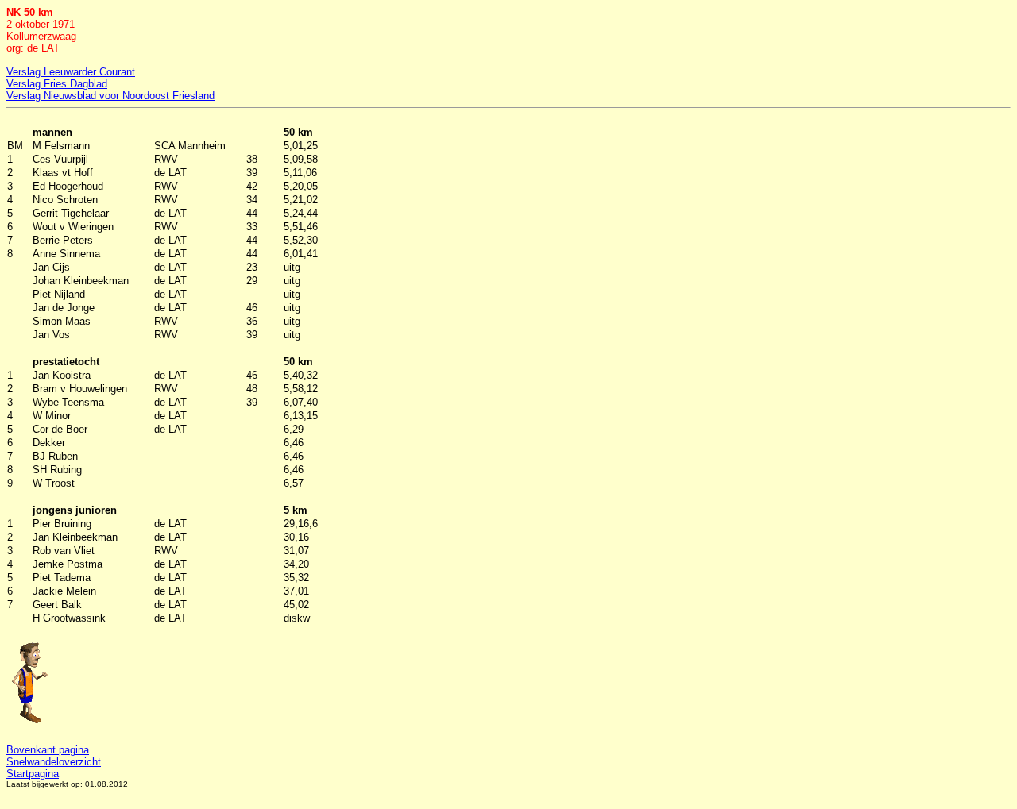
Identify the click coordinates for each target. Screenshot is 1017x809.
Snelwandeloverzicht (53, 762)
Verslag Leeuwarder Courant (70, 72)
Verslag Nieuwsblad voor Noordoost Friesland (110, 96)
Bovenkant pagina (47, 750)
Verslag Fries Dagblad (56, 84)
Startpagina (32, 774)
